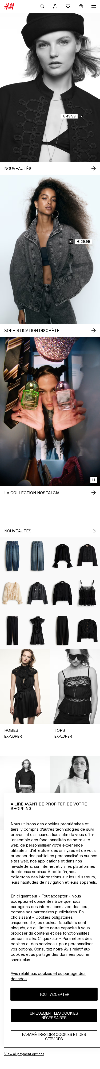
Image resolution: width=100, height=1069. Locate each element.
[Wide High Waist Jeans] (37, 556)
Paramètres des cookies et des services (54, 1036)
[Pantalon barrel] (62, 630)
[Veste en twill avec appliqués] (87, 556)
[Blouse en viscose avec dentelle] (62, 556)
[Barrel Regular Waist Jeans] (12, 556)
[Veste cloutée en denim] (37, 593)
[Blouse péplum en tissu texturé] (87, 630)
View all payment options (24, 1054)
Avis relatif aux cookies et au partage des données (48, 976)
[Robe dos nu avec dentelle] (37, 630)
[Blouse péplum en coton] (62, 593)
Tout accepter (54, 994)
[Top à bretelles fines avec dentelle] (87, 593)
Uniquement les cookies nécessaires (54, 1015)
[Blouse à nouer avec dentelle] (12, 593)
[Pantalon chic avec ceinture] (12, 630)
